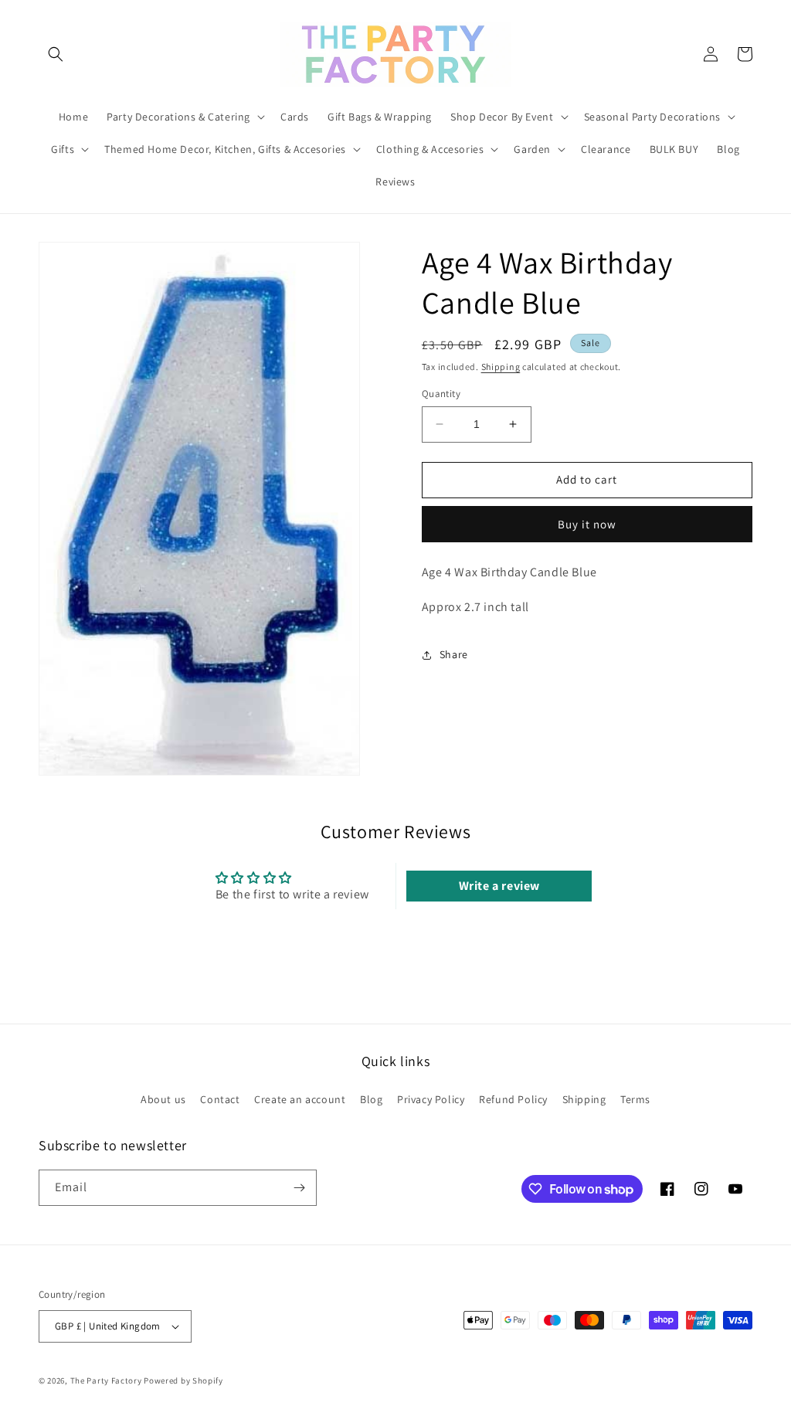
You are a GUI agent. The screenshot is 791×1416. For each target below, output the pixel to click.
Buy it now (587, 524)
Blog (371, 1099)
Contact (219, 1099)
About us (163, 1099)
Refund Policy (513, 1099)
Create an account (299, 1099)
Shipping (501, 366)
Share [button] (454, 654)
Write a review (499, 886)
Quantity (441, 393)
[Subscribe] (299, 1188)
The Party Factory (106, 1380)
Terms (635, 1099)
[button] (56, 54)
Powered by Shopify (183, 1380)
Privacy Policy (430, 1099)
